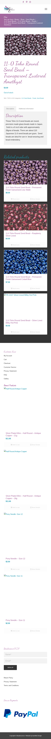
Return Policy (8, 678)
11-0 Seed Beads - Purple (28, 98)
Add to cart (16, 444)
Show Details (35, 199)
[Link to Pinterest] (26, 2)
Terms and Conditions (11, 685)
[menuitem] (46, 9)
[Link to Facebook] (23, 2)
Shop (5, 17)
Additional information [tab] (26, 109)
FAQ (5, 375)
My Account (8, 356)
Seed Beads (40, 98)
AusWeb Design (37, 735)
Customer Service (10, 367)
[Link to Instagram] (30, 2)
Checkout (7, 363)
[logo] (21, 9)
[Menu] (46, 9)
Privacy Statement (10, 371)
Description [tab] (10, 109)
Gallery (6, 379)
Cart (5, 359)
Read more (15, 199)
